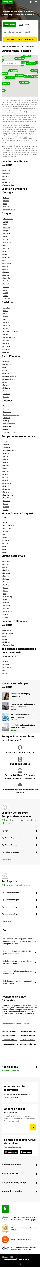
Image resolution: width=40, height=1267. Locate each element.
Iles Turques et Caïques (11, 415)
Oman (5, 549)
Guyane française (9, 337)
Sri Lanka (6, 391)
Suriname (6, 349)
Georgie (6, 465)
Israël (5, 537)
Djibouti (5, 236)
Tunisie (5, 293)
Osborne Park (8, 667)
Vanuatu (6, 397)
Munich (5, 661)
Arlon (5, 639)
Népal (5, 382)
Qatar (5, 552)
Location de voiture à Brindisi (10, 1035)
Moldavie (6, 486)
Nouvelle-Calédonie (9, 376)
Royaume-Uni (7, 611)
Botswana (6, 228)
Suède (5, 617)
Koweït (5, 543)
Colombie (6, 322)
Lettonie (6, 477)
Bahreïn (5, 522)
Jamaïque (6, 418)
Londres (6, 201)
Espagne (6, 576)
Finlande (6, 579)
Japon (5, 370)
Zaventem (6, 170)
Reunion (6, 272)
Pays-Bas (6, 605)
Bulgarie (6, 453)
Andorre (6, 564)
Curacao (6, 409)
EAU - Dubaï (7, 528)
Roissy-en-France (9, 210)
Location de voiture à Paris (10, 1044)
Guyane (5, 334)
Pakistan (6, 385)
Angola (5, 222)
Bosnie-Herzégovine (10, 450)
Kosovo (5, 474)
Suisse (5, 614)
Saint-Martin (7, 426)
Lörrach (5, 673)
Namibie (6, 266)
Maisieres (6, 182)
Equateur (6, 328)
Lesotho (6, 248)
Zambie (5, 296)
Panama (6, 343)
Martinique (6, 421)
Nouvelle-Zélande (9, 379)
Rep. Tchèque (8, 498)
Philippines (6, 388)
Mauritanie (6, 257)
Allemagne (6, 561)
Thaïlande (6, 394)
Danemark (6, 573)
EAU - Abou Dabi (8, 525)
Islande (5, 591)
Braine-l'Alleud (8, 633)
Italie (4, 594)
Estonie (5, 462)
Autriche (6, 567)
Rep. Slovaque (8, 495)
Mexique (6, 340)
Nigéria (5, 269)
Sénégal (6, 284)
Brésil (5, 314)
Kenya (5, 245)
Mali (4, 251)
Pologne (6, 492)
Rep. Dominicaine (9, 424)
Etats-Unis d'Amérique (10, 331)
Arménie (6, 444)
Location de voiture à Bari (28, 1031)
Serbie (5, 504)
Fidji (4, 367)
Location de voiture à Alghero (28, 1035)
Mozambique (7, 263)
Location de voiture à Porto (10, 1040)
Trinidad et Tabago (9, 432)
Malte (5, 600)
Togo (5, 290)
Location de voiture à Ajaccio (28, 1044)
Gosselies (6, 173)
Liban (5, 546)
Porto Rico (6, 346)
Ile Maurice (7, 242)
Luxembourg (7, 597)
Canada (6, 317)
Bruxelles (6, 176)
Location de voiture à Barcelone (10, 1031)
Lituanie (6, 480)
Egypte (5, 531)
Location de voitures (9, 46)
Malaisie (6, 373)
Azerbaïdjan (7, 447)
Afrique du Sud (8, 219)
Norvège (6, 602)
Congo (5, 230)
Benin (5, 225)
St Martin (6, 429)
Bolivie (5, 311)
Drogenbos (7, 630)
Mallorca (6, 198)
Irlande (5, 588)
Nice (4, 670)
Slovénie (6, 507)
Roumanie (6, 501)
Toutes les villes (8, 185)
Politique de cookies (9, 1259)
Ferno (5, 204)
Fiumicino (6, 207)
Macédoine (7, 483)
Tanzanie (6, 287)
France (5, 582)
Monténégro (7, 489)
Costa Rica (6, 325)
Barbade (6, 406)
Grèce (5, 468)
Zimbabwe (6, 299)
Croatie (5, 459)
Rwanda (6, 275)
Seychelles (6, 278)
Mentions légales (23, 1259)
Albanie (5, 442)
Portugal (6, 608)
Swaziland (6, 281)
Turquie (5, 510)
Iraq (4, 534)
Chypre (5, 456)
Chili (4, 319)
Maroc (5, 254)
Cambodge (7, 364)
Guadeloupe (7, 412)
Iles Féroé (6, 585)
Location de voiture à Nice (28, 1040)
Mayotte (6, 260)
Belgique (6, 570)
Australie (6, 361)
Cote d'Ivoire (7, 233)
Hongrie (6, 471)
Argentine (6, 308)
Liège (5, 179)
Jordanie (6, 540)
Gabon (5, 239)
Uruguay (6, 352)
